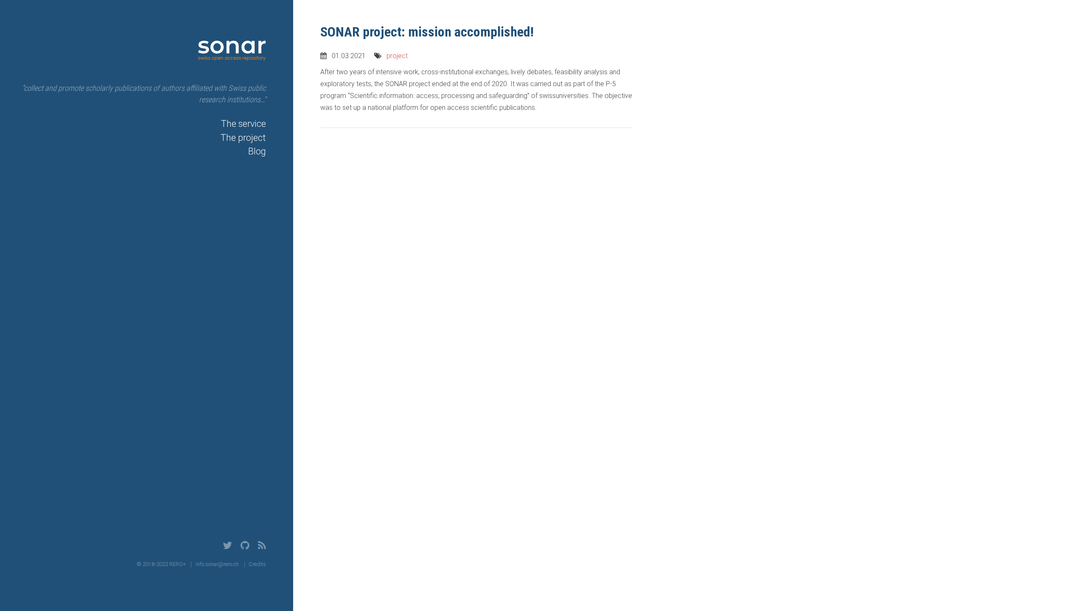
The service (243, 123)
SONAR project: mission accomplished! (427, 32)
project (397, 56)
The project (243, 137)
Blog (257, 151)
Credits (257, 564)
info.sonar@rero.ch (217, 564)
